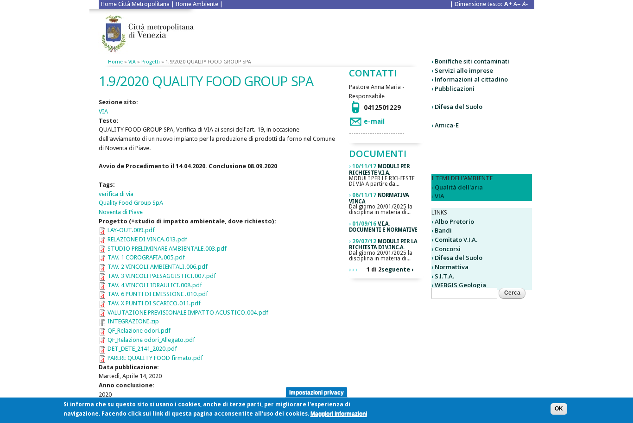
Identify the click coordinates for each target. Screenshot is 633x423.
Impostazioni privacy (316, 392)
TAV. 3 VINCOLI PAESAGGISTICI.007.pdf (162, 275)
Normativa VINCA (379, 198)
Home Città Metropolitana (135, 3)
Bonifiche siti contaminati (472, 61)
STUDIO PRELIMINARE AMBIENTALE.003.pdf (167, 248)
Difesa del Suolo (458, 106)
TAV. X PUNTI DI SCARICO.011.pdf (154, 303)
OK (559, 408)
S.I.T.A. (444, 276)
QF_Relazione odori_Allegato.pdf (151, 339)
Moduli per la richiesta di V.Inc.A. (383, 244)
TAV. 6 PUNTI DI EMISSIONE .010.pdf (158, 293)
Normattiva (451, 267)
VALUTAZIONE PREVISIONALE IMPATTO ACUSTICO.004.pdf (188, 312)
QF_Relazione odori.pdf (139, 330)
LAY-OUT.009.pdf (131, 230)
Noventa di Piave (121, 211)
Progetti (150, 62)
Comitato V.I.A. (456, 239)
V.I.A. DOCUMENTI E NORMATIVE (383, 227)
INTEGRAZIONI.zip (133, 321)
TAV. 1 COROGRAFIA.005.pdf (146, 257)
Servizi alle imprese (464, 70)
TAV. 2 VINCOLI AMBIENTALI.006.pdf (158, 266)
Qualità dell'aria (459, 187)
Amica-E (447, 125)
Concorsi (448, 249)
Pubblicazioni (455, 88)
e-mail (374, 121)
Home (115, 62)
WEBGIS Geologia (460, 285)
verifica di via (116, 193)
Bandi (443, 230)
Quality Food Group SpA (131, 202)
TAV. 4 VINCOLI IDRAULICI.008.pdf (155, 285)
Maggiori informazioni (338, 413)
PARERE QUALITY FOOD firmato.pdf (155, 357)
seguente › (397, 269)
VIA (132, 62)
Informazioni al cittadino (471, 79)
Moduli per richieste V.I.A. (379, 169)
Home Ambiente (197, 3)
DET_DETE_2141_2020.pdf (142, 348)
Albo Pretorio (454, 221)
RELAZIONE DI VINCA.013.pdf (147, 239)
